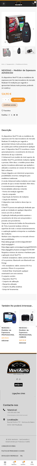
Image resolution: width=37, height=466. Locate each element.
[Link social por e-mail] (14, 115)
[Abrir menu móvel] (4, 4)
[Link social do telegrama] (17, 115)
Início (3, 64)
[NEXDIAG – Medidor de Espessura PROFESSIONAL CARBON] (27, 317)
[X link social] (11, 115)
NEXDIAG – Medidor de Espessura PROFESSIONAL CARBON (25, 332)
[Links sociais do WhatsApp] (19, 379)
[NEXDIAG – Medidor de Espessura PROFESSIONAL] (10, 317)
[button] (4, 29)
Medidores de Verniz (21, 64)
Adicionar (18, 100)
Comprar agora (10, 105)
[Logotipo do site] (18, 3)
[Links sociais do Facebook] (9, 115)
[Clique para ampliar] (5, 42)
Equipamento (10, 64)
